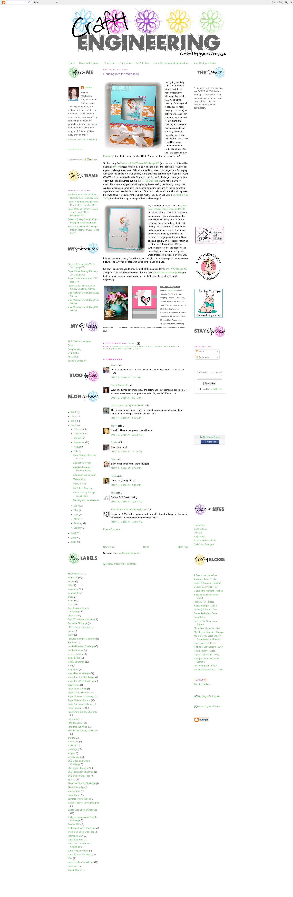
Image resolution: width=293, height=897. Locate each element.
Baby (70, 585)
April (76, 514)
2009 (74, 533)
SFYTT (71, 779)
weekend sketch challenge (81, 862)
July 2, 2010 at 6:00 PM (126, 468)
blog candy (73, 589)
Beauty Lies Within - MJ (206, 587)
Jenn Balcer (200, 617)
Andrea (88, 88)
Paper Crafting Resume (204, 63)
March (77, 519)
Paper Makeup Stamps (79, 700)
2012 (74, 416)
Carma (114, 365)
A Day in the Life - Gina (205, 575)
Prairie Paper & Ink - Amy (206, 654)
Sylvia (114, 442)
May (76, 510)
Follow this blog (209, 442)
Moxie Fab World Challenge (81, 681)
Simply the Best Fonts (205, 540)
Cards (70, 345)
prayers (71, 738)
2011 (74, 421)
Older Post (183, 547)
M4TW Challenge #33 (176, 269)
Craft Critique (200, 529)
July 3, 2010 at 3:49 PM (126, 485)
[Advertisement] (143, 538)
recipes (71, 753)
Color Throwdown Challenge (81, 619)
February (78, 523)
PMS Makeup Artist (77, 727)
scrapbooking (74, 757)
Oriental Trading (202, 684)
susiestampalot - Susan (205, 665)
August (78, 447)
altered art (72, 577)
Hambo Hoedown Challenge (81, 646)
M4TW (116, 167)
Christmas (73, 615)
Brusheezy (199, 525)
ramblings (72, 749)
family (71, 635)
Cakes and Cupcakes (89, 63)
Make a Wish (79, 479)
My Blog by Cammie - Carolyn (208, 632)
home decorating (76, 654)
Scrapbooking (74, 349)
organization (74, 685)
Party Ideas (125, 63)
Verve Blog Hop (75, 839)
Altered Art (73, 357)
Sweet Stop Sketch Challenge (82, 810)
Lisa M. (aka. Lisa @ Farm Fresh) (127, 405)
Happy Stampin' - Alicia (205, 605)
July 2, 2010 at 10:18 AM (127, 435)
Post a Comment (111, 529)
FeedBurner (216, 389)
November (79, 433)
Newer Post (109, 547)
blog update (73, 593)
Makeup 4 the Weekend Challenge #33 (140, 163)
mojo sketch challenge (79, 673)
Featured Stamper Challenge (82, 638)
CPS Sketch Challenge (79, 627)
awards (71, 581)
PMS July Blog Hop (82, 488)
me (69, 665)
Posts (201, 351)
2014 (74, 412)
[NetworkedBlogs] (209, 437)
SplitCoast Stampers (204, 544)
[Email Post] (137, 343)
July (76, 451)
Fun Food (109, 63)
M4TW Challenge (76, 662)
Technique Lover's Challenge (82, 828)
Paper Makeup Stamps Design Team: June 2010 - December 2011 (83, 212)
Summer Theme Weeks (79, 799)
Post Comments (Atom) (128, 553)
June (76, 505)
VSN (70, 858)
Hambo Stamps (75, 650)
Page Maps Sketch (77, 688)
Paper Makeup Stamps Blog (169, 272)
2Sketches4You (75, 573)
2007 (74, 542)
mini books (73, 669)
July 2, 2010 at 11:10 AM (126, 451)
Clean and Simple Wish (84, 475)
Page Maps (199, 536)
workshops (73, 866)
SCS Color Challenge (78, 768)
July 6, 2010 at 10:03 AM (127, 522)
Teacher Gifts (74, 824)
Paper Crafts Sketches (79, 692)
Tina (113, 492)
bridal (70, 597)
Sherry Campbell (119, 385)
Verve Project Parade (78, 850)
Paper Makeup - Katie (204, 643)
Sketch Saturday (76, 787)
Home (71, 63)
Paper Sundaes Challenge (80, 704)
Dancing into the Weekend (86, 500)
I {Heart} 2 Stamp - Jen (205, 609)
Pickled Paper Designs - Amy (208, 647)
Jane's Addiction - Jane (205, 613)
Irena (113, 476)
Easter (71, 631)
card (70, 604)
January (78, 528)
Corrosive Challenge (77, 623)
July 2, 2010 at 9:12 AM (126, 418)
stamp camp (74, 791)
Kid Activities (142, 63)
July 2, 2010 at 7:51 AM (126, 377)
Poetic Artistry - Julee (204, 650)
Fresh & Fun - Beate (204, 602)
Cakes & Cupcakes (77, 360)
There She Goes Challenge (81, 832)
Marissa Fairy (172, 290)
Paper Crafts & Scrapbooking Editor (128, 509)
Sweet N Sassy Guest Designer (83, 802)
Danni (113, 459)
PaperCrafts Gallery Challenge (82, 712)
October (78, 438)
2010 (74, 425)
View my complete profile (82, 139)
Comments (203, 357)
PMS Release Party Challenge (82, 730)
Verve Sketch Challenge (79, 854)
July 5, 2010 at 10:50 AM (127, 501)
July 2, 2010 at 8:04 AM (126, 398)
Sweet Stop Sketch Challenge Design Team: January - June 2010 (83, 229)
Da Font (198, 532)
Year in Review (75, 870)
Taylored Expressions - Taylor (208, 669)
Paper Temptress (76, 708)
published (72, 745)
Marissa (107, 156)
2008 (74, 538)
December (79, 429)
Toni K (114, 426)
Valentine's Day (75, 835)
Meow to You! (79, 483)
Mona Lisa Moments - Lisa (207, 628)
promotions (73, 741)
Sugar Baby (73, 795)
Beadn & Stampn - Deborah (207, 583)
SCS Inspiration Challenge (80, 772)
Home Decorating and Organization (171, 63)
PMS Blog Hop (75, 723)
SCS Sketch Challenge (79, 776)
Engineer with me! (82, 463)
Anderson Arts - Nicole (205, 579)
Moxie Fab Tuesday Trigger (81, 677)
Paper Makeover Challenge (81, 696)
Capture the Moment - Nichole (208, 591)
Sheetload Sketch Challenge (81, 783)
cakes (71, 600)
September (79, 442)
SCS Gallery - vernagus (79, 341)
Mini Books (73, 353)
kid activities (74, 658)
